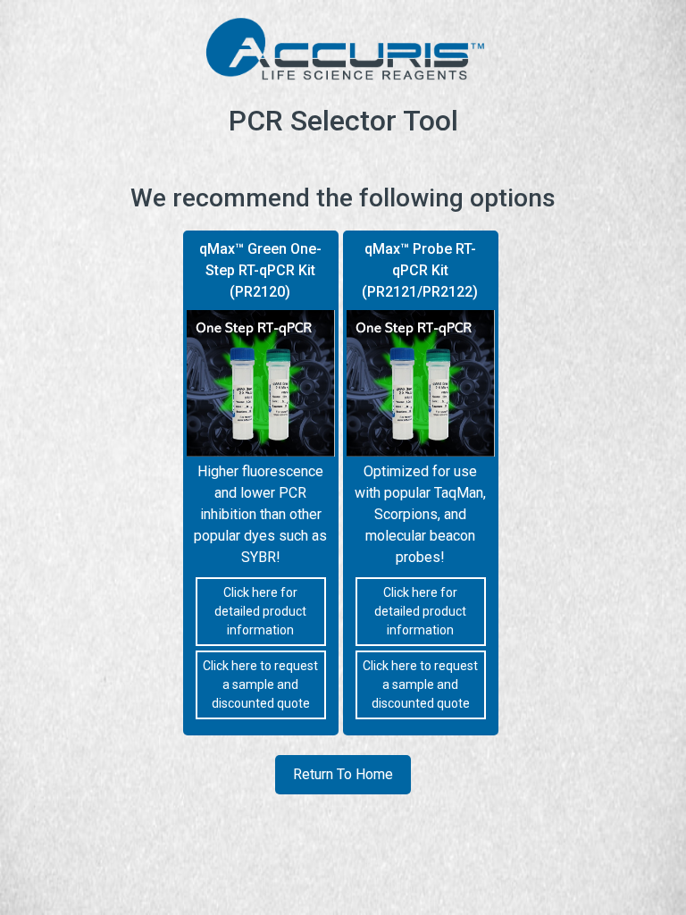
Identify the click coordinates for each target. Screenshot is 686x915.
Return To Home (343, 774)
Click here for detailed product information (260, 611)
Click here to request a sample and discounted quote (260, 684)
